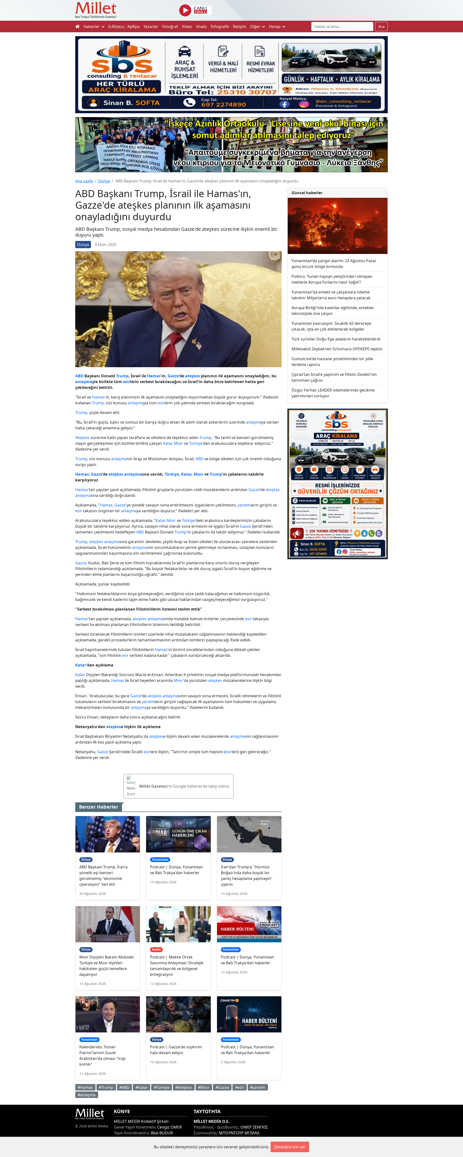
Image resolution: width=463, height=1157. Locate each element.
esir (126, 381)
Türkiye (195, 443)
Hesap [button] (275, 26)
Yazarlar (150, 26)
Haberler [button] (92, 26)
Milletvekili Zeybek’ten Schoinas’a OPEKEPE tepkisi (337, 349)
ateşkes (192, 376)
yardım (244, 505)
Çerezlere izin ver (290, 1147)
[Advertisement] (337, 602)
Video (187, 26)
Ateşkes (82, 437)
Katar (167, 443)
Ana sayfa (84, 181)
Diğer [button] (255, 26)
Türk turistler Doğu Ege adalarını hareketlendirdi (336, 339)
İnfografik (220, 26)
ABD (79, 376)
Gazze (173, 376)
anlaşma (83, 381)
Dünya (104, 181)
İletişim (239, 26)
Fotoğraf (170, 26)
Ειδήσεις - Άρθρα (124, 26)
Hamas (154, 376)
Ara (381, 26)
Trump (122, 376)
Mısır (178, 443)
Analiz (201, 26)
